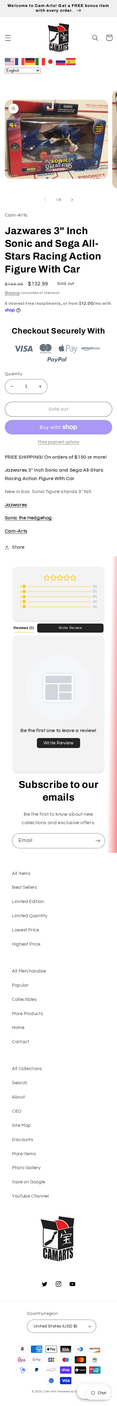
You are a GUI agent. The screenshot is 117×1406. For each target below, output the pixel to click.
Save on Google (28, 1182)
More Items (24, 1154)
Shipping (12, 293)
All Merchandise (29, 971)
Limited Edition (28, 901)
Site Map (21, 1125)
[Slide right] (72, 199)
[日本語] (51, 61)
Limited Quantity (29, 916)
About (18, 1097)
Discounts (22, 1139)
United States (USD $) (55, 1326)
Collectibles (24, 999)
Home (18, 1027)
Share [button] (18, 547)
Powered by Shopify (71, 1391)
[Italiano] (40, 61)
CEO (17, 1111)
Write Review (70, 628)
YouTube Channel (30, 1196)
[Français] (20, 61)
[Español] (71, 61)
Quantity (13, 374)
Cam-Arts (16, 531)
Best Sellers (24, 887)
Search (19, 1083)
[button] (8, 38)
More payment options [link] (58, 442)
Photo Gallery (26, 1168)
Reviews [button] (24, 628)
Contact (20, 1042)
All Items (21, 873)
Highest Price (26, 944)
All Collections (27, 1068)
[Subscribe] (98, 840)
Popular (20, 985)
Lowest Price (25, 930)
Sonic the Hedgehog (28, 517)
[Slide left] (45, 199)
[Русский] (61, 61)
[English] (10, 61)
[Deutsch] (30, 61)
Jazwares (16, 504)
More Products (27, 1013)
